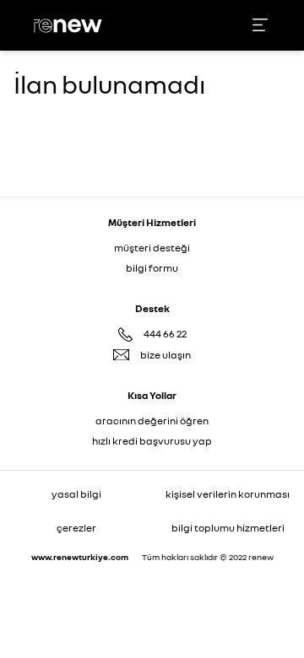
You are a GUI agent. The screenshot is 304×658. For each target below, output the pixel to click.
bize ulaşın (165, 354)
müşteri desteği (152, 247)
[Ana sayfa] (70, 26)
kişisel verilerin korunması (228, 494)
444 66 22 (165, 333)
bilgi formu (152, 268)
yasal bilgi (76, 494)
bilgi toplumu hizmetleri (228, 527)
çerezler (76, 527)
